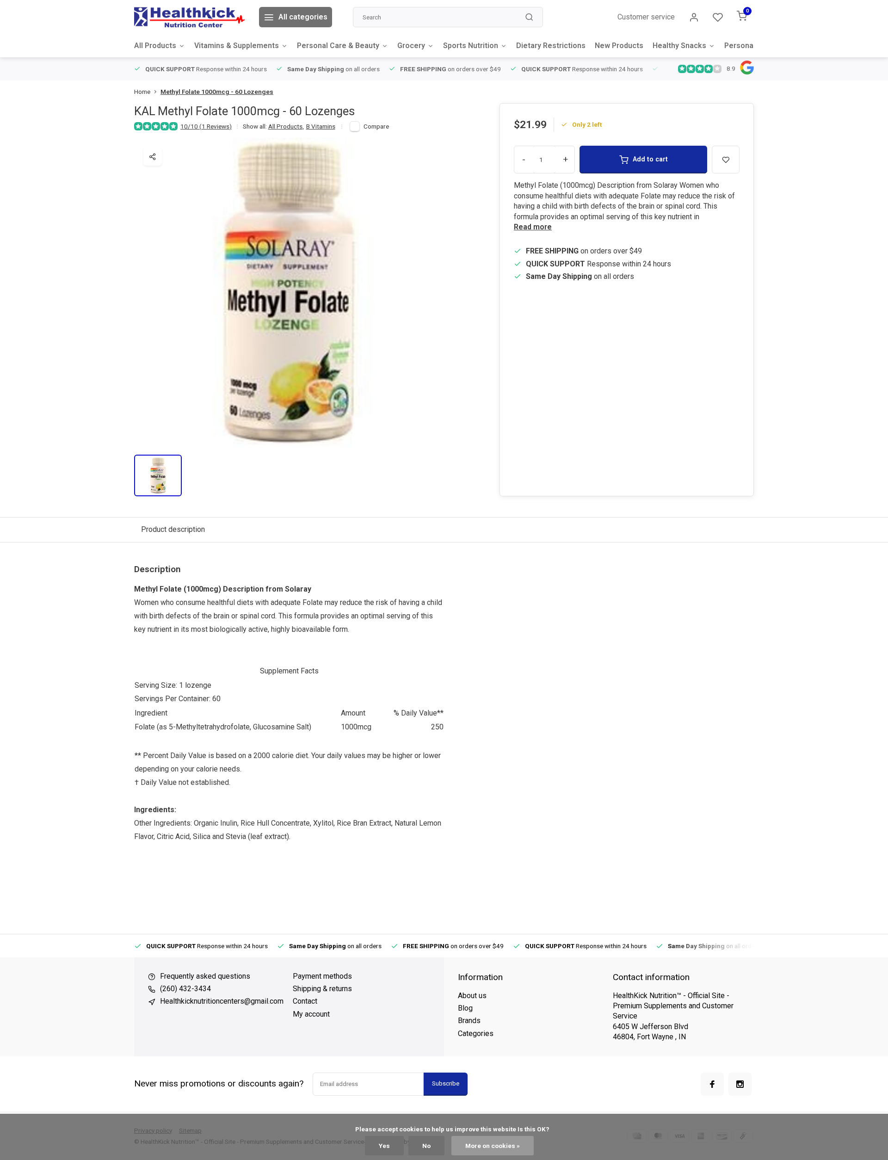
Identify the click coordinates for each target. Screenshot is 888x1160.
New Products (619, 45)
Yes (384, 1145)
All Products (155, 45)
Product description (173, 529)
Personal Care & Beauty (338, 45)
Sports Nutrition (470, 45)
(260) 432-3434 (185, 988)
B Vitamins (320, 126)
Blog (465, 1008)
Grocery (411, 45)
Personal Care (749, 45)
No (426, 1145)
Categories (475, 1033)
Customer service (646, 16)
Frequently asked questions (205, 976)
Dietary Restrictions (551, 45)
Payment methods (322, 976)
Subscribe (445, 1083)
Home (142, 91)
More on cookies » (492, 1145)
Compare (376, 126)
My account (311, 1014)
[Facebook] (712, 1084)
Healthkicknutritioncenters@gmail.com (222, 1001)
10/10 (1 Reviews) (206, 126)
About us (472, 995)
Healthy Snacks (679, 45)
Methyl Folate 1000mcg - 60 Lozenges (216, 91)
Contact (305, 1001)
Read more (533, 226)
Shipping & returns (322, 988)
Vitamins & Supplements (236, 45)
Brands (469, 1020)
